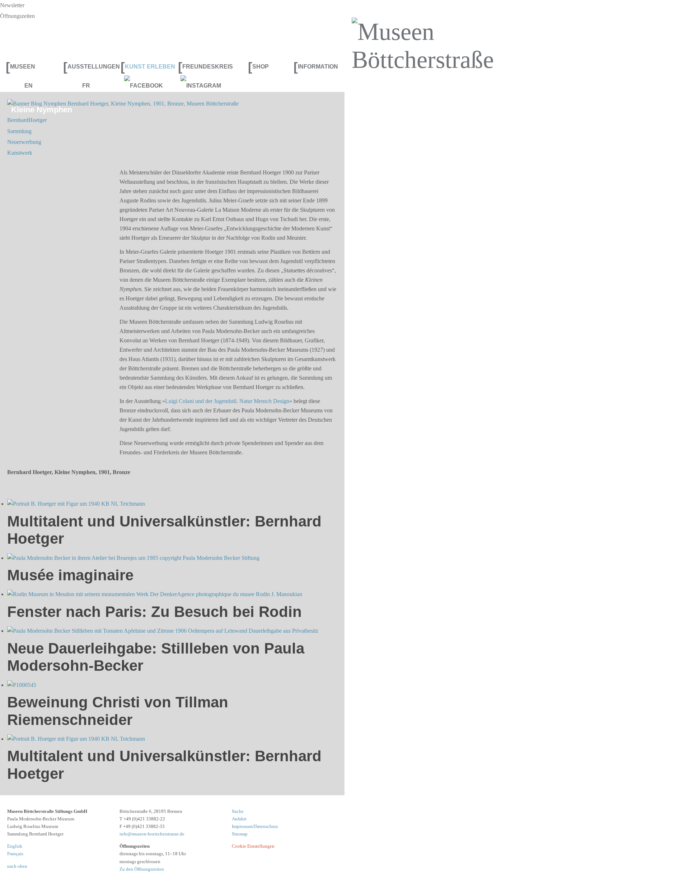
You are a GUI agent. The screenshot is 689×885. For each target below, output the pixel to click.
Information (316, 67)
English (14, 846)
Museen (20, 67)
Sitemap (240, 834)
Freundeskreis (204, 67)
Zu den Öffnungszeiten (141, 869)
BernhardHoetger (27, 120)
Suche (238, 811)
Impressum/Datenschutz (255, 826)
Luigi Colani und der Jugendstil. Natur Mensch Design (227, 401)
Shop (258, 67)
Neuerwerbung (24, 142)
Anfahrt (239, 818)
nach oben (17, 866)
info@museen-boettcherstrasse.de (151, 834)
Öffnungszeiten (17, 16)
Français (15, 853)
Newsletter (12, 5)
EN (28, 86)
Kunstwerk (19, 153)
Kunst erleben (146, 67)
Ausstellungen (89, 67)
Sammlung (19, 131)
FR (86, 86)
